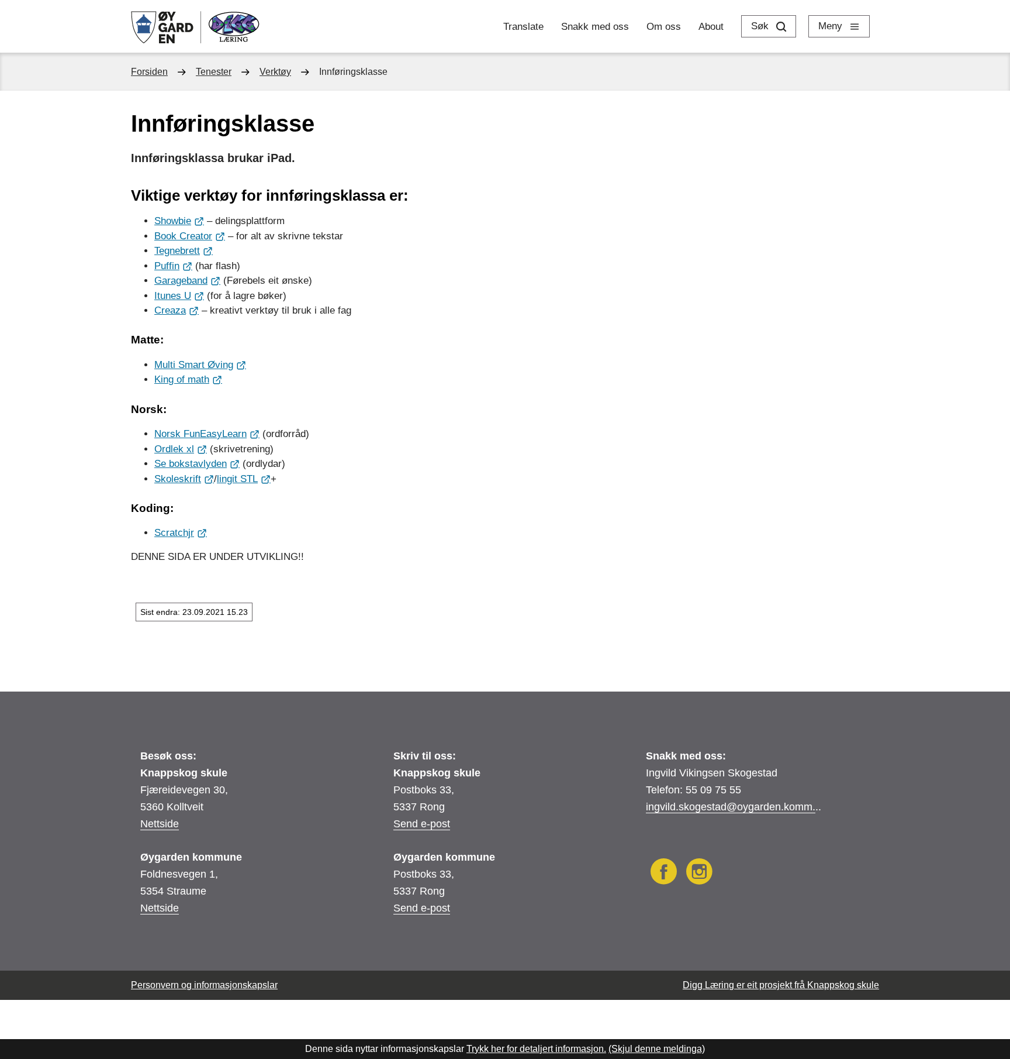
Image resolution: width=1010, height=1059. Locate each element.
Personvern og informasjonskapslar (204, 985)
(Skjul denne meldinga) (656, 1049)
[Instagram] (699, 873)
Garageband (180, 280)
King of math (181, 379)
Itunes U (172, 295)
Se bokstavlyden (190, 463)
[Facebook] (664, 873)
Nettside (159, 824)
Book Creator (183, 236)
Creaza (170, 310)
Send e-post (421, 824)
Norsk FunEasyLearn (200, 433)
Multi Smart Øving (193, 364)
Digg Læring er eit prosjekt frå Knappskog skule (781, 985)
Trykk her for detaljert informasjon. (536, 1049)
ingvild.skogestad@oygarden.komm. (730, 807)
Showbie (172, 220)
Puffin (166, 265)
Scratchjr (174, 532)
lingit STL (237, 478)
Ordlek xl (174, 449)
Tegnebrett (177, 250)
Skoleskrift (177, 478)
